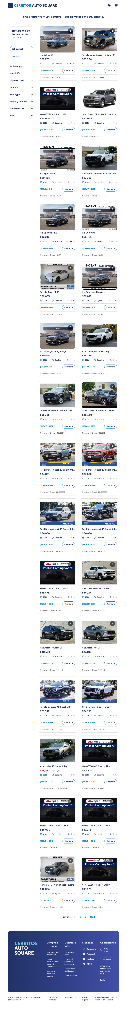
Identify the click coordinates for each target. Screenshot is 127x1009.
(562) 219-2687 (88, 604)
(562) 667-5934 (88, 70)
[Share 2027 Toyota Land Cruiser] (112, 30)
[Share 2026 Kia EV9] (112, 208)
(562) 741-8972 (46, 485)
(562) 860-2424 (46, 70)
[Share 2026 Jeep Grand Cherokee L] (112, 90)
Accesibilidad (70, 997)
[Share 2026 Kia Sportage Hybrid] (112, 267)
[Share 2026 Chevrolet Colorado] (112, 149)
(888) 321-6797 (88, 367)
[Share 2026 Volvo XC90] (70, 90)
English (103, 980)
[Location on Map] (109, 5)
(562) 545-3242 (46, 130)
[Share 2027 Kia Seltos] (70, 30)
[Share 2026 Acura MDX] (112, 327)
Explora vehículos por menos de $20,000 (52, 963)
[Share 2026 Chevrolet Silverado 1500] (112, 564)
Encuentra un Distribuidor (69, 970)
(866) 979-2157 (88, 189)
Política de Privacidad (52, 998)
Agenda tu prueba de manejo (51, 973)
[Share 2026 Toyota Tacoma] (70, 386)
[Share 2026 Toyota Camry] (70, 267)
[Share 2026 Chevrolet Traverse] (70, 623)
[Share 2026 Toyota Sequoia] (70, 682)
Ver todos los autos (69, 953)
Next (92, 917)
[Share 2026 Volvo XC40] (112, 742)
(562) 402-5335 (88, 130)
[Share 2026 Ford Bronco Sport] (70, 445)
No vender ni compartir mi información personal (106, 998)
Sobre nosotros (70, 975)
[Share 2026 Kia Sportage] (70, 149)
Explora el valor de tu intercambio (69, 961)
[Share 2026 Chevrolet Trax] (112, 623)
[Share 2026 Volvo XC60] (112, 801)
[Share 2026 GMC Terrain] (112, 682)
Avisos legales (85, 998)
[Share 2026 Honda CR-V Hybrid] (70, 860)
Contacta (68, 70)
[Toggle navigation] (116, 5)
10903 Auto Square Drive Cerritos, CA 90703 (105, 970)
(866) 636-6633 (46, 307)
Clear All (16, 56)
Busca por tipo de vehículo (53, 953)
